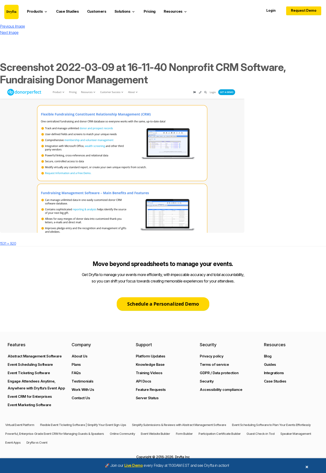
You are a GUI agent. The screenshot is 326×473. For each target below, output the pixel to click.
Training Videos (149, 373)
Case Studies (67, 11)
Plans (76, 364)
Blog (268, 356)
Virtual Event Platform (19, 425)
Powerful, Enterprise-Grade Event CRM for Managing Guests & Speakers (54, 434)
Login (271, 10)
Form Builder (184, 434)
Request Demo (303, 10)
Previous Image (12, 26)
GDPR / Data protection (219, 373)
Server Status (147, 398)
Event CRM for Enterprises (30, 396)
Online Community (122, 434)
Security (207, 381)
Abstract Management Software (35, 356)
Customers (96, 11)
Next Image (9, 32)
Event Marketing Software (29, 405)
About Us (79, 356)
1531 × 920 (8, 243)
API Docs (143, 381)
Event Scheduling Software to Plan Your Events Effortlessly (271, 425)
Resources (176, 11)
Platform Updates (150, 356)
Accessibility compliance (221, 389)
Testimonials (82, 381)
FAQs (76, 373)
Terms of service (214, 364)
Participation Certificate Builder (220, 434)
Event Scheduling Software (30, 364)
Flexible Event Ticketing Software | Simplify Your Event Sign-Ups (83, 425)
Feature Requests (151, 389)
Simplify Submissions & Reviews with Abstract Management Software (179, 425)
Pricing (150, 11)
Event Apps (13, 442)
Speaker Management (295, 434)
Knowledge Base (150, 364)
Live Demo (133, 465)
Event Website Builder (155, 434)
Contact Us (81, 398)
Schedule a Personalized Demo (163, 304)
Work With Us (83, 389)
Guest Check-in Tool (261, 434)
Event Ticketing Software (29, 373)
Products (37, 11)
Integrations (274, 373)
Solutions (125, 11)
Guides (270, 364)
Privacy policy (211, 356)
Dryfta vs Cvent (36, 442)
